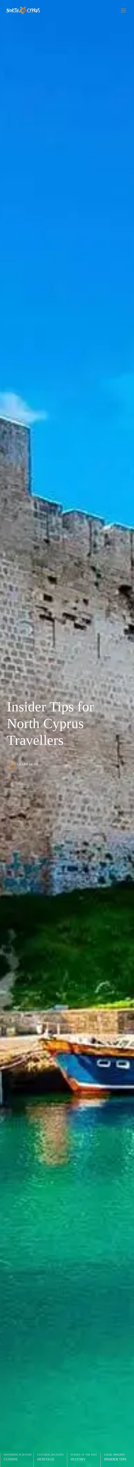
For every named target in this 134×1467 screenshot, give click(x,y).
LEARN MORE (27, 764)
